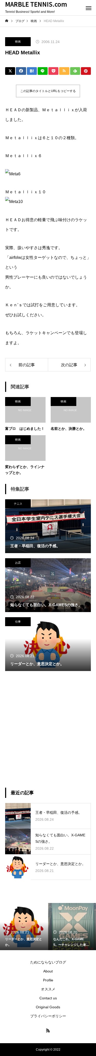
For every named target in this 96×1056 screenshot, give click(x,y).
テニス (18, 503)
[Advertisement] (48, 729)
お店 (18, 562)
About (48, 971)
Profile (48, 980)
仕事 (18, 621)
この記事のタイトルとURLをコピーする (48, 91)
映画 (18, 41)
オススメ (48, 989)
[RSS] (48, 1030)
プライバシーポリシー (48, 1016)
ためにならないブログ (48, 962)
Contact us (48, 998)
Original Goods (48, 1007)
